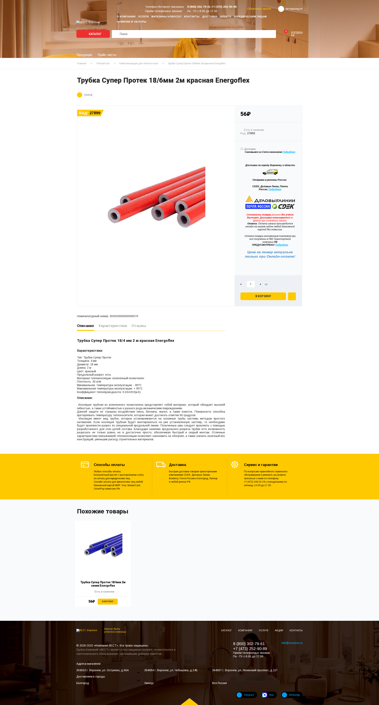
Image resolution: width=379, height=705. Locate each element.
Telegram (249, 695)
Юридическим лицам (250, 16)
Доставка (209, 16)
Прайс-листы (107, 55)
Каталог (94, 34)
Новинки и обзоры (131, 21)
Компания (245, 630)
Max (271, 695)
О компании (126, 16)
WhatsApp (294, 695)
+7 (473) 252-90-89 (250, 648)
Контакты (191, 16)
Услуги (143, 16)
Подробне (288, 152)
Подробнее (274, 189)
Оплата (225, 16)
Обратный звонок (259, 8)
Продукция (84, 55)
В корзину (263, 296)
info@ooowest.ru (292, 643)
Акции (279, 630)
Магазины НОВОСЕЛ (166, 16)
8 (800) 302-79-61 (249, 644)
